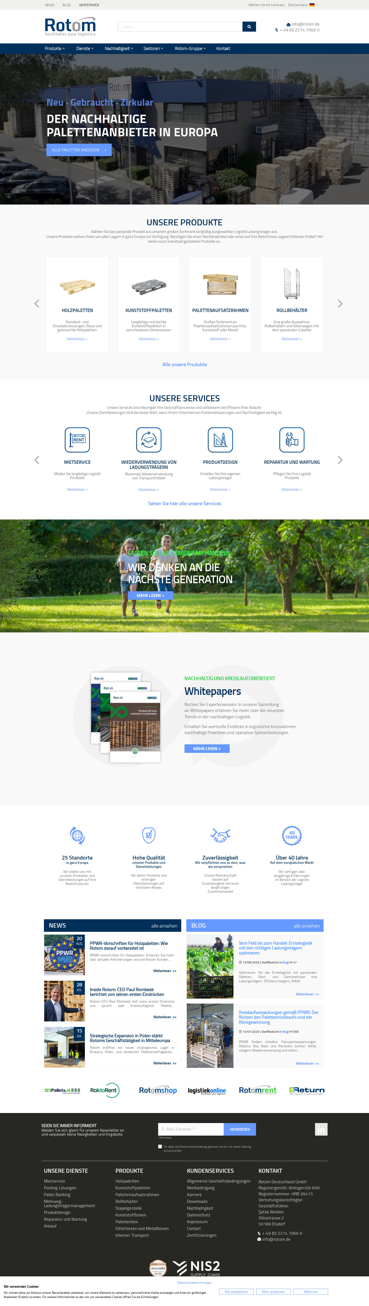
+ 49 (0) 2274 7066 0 (300, 30)
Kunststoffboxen (130, 1215)
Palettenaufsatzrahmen (137, 1194)
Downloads (197, 1201)
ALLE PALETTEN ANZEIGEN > (79, 150)
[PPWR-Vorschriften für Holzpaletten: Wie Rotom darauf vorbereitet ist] (64, 955)
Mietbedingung (201, 1188)
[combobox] (187, 27)
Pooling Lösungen (60, 1188)
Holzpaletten (127, 1181)
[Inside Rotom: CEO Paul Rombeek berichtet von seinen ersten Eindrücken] (64, 1001)
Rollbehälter (126, 1201)
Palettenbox (126, 1221)
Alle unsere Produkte (184, 364)
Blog (67, 5)
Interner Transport (132, 1235)
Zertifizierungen (201, 1235)
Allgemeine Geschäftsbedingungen (219, 1181)
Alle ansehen (164, 925)
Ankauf (50, 1226)
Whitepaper (89, 5)
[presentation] (32, 304)
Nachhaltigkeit (200, 1208)
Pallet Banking (57, 1194)
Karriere (194, 1194)
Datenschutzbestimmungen (194, 1282)
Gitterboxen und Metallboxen (142, 1228)
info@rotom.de (306, 24)
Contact (194, 1228)
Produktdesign (57, 1212)
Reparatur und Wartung (65, 1219)
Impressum (197, 1221)
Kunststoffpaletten (132, 1188)
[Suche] (249, 27)
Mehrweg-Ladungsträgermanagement (69, 1203)
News (49, 5)
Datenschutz (198, 1215)
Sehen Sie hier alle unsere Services (184, 503)
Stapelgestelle (128, 1208)
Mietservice (54, 1181)
